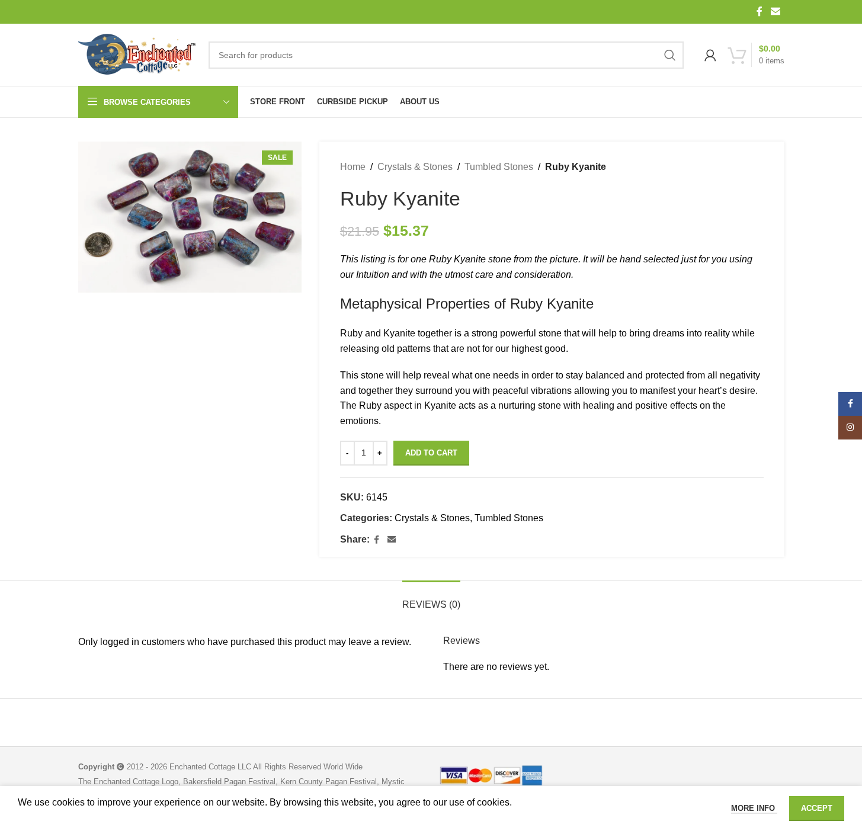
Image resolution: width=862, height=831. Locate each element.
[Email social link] (775, 11)
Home (353, 167)
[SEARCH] (670, 55)
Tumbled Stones (498, 167)
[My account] (710, 55)
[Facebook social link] (759, 11)
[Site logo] (137, 55)
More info (754, 808)
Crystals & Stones (415, 167)
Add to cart (431, 452)
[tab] (431, 598)
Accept (816, 808)
